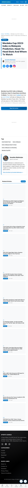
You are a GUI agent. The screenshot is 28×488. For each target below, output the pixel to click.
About (17, 1)
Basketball (3, 455)
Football (3, 453)
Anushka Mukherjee (10, 59)
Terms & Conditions (6, 473)
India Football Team (6, 141)
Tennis (2, 457)
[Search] (25, 2)
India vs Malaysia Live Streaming (9, 147)
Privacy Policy (4, 471)
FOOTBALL (7, 33)
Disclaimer (3, 468)
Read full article (14, 108)
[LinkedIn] (6, 444)
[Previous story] (21, 481)
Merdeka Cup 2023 (6, 150)
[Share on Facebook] (7, 66)
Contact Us (4, 466)
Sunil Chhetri (6, 97)
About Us (3, 464)
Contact (22, 1)
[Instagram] (9, 444)
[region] (14, 19)
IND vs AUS (16, 5)
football (19, 95)
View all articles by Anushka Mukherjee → (13, 172)
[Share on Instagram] (14, 66)
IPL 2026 (22, 5)
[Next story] (25, 481)
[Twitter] (2, 444)
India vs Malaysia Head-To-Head (9, 144)
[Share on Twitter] (4, 66)
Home (2, 33)
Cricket (3, 450)
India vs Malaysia (16, 141)
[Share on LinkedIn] (11, 66)
